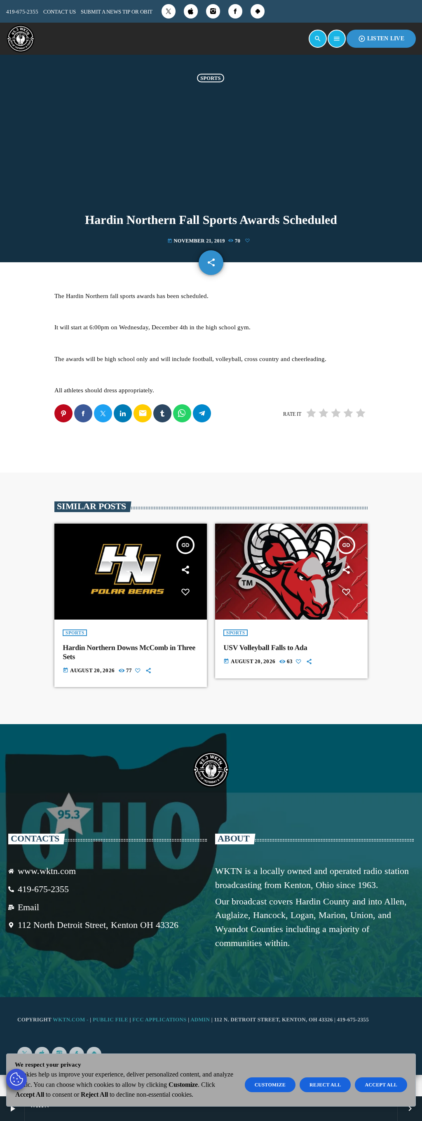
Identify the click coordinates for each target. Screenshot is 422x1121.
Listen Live (381, 38)
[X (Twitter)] (169, 11)
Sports (210, 78)
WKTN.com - (71, 1019)
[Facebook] (235, 11)
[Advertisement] (211, 152)
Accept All (381, 1085)
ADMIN (200, 1019)
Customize (270, 1085)
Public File (110, 1019)
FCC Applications (159, 1019)
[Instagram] (213, 11)
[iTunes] (191, 11)
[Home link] (20, 38)
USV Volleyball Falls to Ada (265, 647)
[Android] (258, 11)
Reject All (325, 1085)
